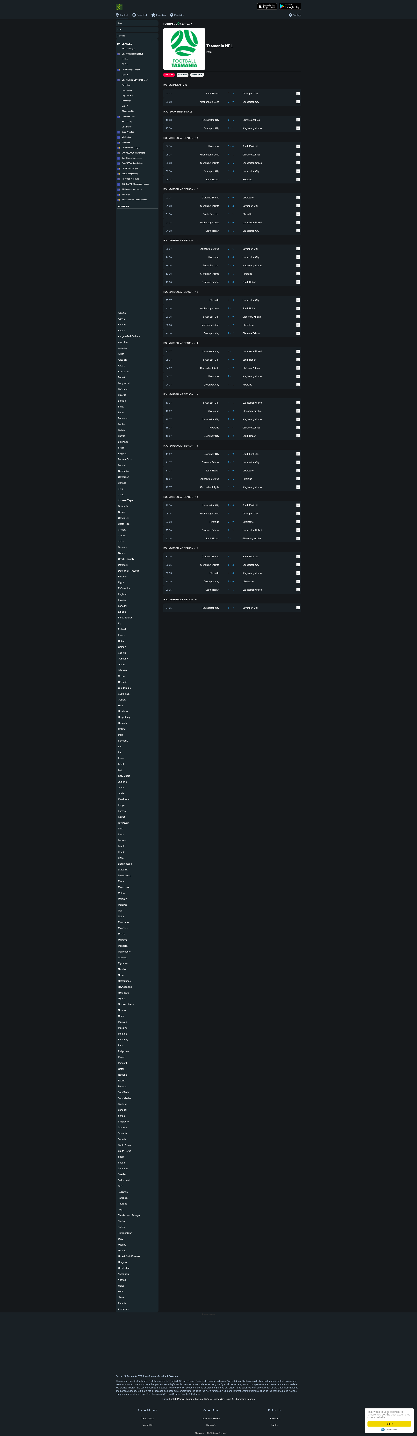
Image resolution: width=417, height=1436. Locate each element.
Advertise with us (211, 1418)
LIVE (119, 29)
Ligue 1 (125, 74)
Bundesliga (126, 100)
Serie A (125, 106)
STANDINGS (197, 74)
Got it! (389, 1424)
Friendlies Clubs (128, 116)
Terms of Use (147, 1418)
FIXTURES (182, 74)
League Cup (127, 90)
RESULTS (169, 74)
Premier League (128, 48)
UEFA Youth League (130, 168)
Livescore (211, 1425)
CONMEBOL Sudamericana (133, 152)
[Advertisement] (137, 259)
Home (119, 23)
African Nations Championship (134, 199)
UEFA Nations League (131, 147)
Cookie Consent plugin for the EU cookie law (389, 1429)
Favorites (121, 35)
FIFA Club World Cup (130, 178)
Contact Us (147, 1425)
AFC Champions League (132, 189)
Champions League (245, 1399)
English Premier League (181, 1399)
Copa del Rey (127, 95)
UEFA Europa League (131, 69)
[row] (232, 93)
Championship (128, 111)
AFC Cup (125, 194)
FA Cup (125, 64)
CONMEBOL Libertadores (132, 163)
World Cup (126, 137)
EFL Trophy (126, 126)
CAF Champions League (132, 158)
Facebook (274, 1418)
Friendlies (126, 142)
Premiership (127, 121)
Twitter (274, 1425)
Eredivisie (126, 85)
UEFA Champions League (132, 53)
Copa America (128, 132)
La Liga (125, 59)
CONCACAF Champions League (135, 184)
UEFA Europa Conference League (135, 79)
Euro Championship (130, 173)
